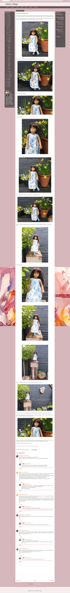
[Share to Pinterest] (36, 449)
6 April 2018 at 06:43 (27, 463)
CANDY (22, 7)
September (9, 32)
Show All (63, 33)
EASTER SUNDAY (9, 71)
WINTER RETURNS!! (9, 42)
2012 (7, 85)
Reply (20, 459)
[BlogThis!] (33, 449)
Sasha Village (12, 4)
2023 (7, 18)
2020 (7, 22)
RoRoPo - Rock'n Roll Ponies (60, 30)
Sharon (20, 548)
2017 (7, 78)
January (9, 76)
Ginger (20, 530)
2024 (7, 16)
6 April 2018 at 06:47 (27, 484)
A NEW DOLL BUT (8, 60)
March (9, 73)
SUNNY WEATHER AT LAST (9, 48)
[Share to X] (34, 449)
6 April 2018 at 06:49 (27, 506)
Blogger (40, 590)
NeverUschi (21, 455)
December (9, 26)
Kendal (20, 472)
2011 (7, 86)
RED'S (17, 7)
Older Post (52, 580)
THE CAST (12, 7)
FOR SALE (35, 7)
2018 (7, 25)
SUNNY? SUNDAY (9, 51)
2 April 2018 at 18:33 (26, 455)
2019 (7, 23)
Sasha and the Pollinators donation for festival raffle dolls (61, 23)
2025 (7, 15)
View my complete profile (10, 106)
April (8, 40)
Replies (21, 461)
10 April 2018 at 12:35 (24, 530)
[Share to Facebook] (35, 449)
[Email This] (32, 449)
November (9, 28)
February (9, 75)
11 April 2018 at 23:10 (27, 557)
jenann (20, 494)
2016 (7, 79)
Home (8, 7)
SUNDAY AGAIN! (9, 57)
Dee (22, 463)
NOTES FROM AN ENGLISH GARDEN (61, 17)
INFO (26, 7)
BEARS (30, 7)
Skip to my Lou (60, 27)
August (9, 34)
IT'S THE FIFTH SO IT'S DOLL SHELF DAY (9, 64)
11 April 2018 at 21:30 (25, 548)
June (8, 37)
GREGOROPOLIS (60, 14)
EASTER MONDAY (9, 69)
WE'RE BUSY (8, 45)
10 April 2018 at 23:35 (27, 539)
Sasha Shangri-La (61, 26)
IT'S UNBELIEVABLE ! (9, 54)
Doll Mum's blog (60, 21)
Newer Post (18, 580)
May (8, 38)
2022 (7, 19)
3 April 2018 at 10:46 (25, 472)
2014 (7, 82)
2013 (7, 83)
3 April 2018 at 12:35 (24, 494)
